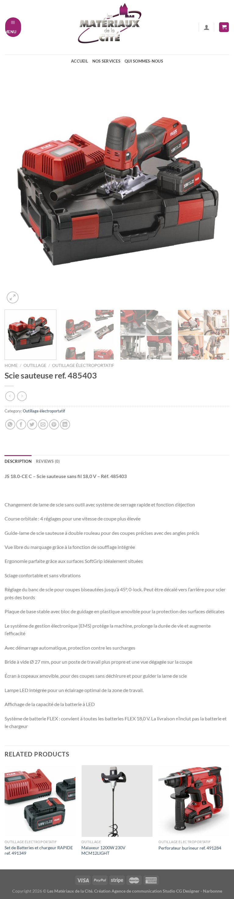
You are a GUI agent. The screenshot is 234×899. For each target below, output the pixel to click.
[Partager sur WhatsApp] (10, 424)
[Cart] (224, 27)
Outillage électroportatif (83, 365)
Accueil (79, 61)
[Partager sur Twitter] (32, 424)
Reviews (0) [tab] (48, 461)
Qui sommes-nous (144, 61)
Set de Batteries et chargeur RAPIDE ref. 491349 (39, 850)
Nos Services (106, 61)
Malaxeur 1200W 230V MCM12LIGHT (103, 850)
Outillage (34, 365)
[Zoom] (13, 297)
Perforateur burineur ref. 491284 (189, 847)
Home (11, 365)
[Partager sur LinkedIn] (65, 424)
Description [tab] (18, 461)
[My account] (207, 27)
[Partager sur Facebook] (21, 424)
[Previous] (16, 192)
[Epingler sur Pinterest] (54, 424)
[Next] (217, 192)
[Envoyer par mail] (43, 424)
